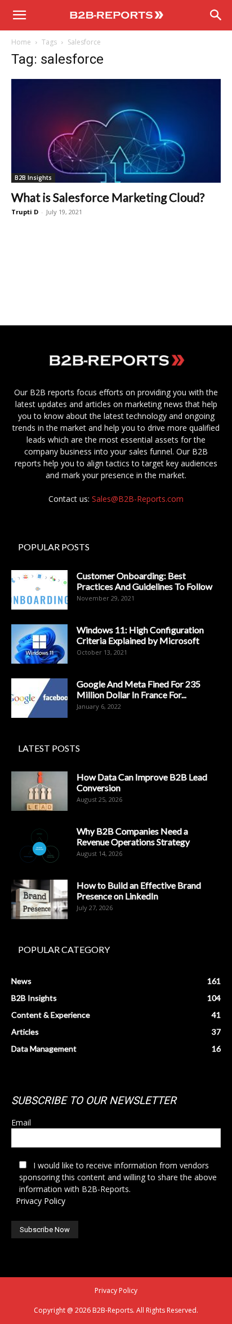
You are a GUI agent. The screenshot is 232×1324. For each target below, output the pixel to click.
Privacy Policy (40, 1200)
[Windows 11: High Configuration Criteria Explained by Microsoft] (39, 644)
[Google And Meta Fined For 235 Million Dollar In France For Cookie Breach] (39, 698)
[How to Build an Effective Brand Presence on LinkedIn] (39, 899)
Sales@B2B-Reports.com (138, 498)
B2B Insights (33, 178)
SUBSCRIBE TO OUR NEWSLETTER (93, 1100)
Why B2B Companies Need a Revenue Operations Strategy (133, 836)
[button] (19, 15)
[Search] (216, 15)
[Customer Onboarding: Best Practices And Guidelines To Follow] (39, 590)
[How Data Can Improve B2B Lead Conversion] (39, 791)
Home (21, 42)
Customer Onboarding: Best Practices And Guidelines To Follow (144, 581)
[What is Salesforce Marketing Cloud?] (116, 131)
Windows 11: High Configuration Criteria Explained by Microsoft (140, 635)
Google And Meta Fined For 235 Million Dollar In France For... (138, 689)
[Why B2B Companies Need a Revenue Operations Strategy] (39, 845)
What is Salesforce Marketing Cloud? (107, 197)
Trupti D (24, 212)
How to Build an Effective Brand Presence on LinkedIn (139, 890)
